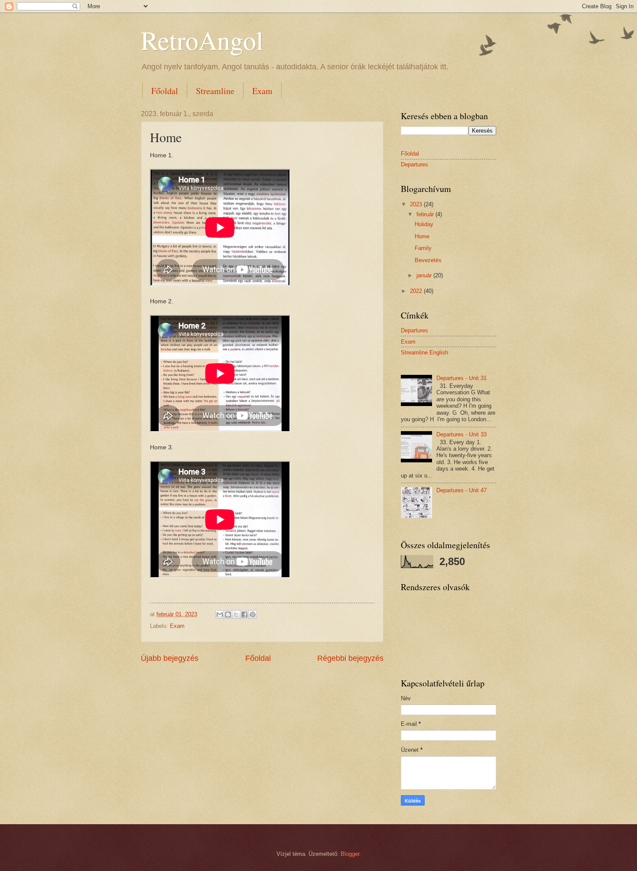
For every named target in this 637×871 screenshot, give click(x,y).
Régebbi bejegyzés (350, 658)
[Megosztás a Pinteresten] (252, 614)
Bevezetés (428, 260)
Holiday (424, 224)
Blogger (350, 854)
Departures (414, 164)
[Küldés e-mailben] (219, 614)
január (424, 275)
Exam (262, 91)
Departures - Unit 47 (461, 490)
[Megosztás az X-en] (236, 614)
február (426, 214)
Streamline (215, 91)
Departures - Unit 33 (461, 434)
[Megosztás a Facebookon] (244, 614)
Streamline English (424, 352)
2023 (417, 204)
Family (423, 248)
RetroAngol (202, 40)
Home (422, 236)
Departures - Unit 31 (461, 378)
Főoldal (164, 91)
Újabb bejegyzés (169, 658)
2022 (417, 291)
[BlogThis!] (228, 614)
